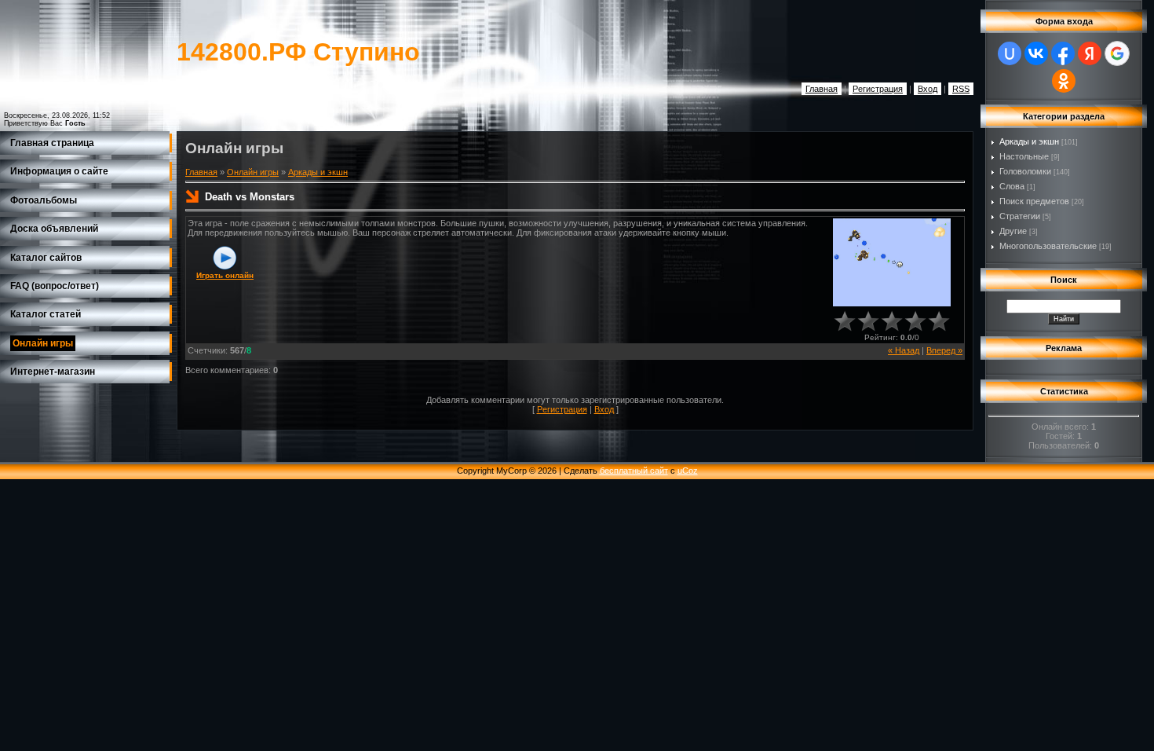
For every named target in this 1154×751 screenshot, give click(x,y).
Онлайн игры (253, 172)
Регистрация (878, 88)
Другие (1013, 231)
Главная (821, 88)
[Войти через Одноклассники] (1063, 81)
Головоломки (1025, 171)
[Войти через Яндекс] (1089, 53)
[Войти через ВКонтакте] (1036, 53)
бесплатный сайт (634, 470)
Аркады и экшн (318, 172)
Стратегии (1019, 216)
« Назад (903, 350)
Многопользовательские (1048, 246)
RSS (961, 88)
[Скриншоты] (892, 262)
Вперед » (944, 350)
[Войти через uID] (1009, 53)
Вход (927, 88)
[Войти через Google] (1117, 53)
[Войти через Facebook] (1063, 53)
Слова (1011, 186)
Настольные (1024, 156)
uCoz (687, 470)
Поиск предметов (1034, 201)
